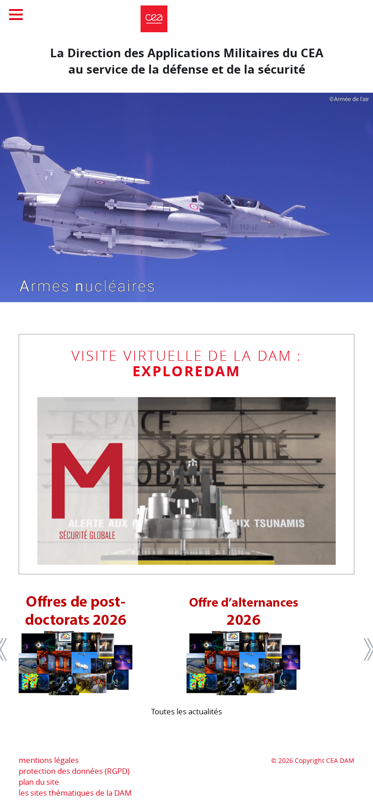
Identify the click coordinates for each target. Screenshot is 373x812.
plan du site (39, 782)
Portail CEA (312, 14)
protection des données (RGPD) (74, 771)
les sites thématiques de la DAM (75, 792)
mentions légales (49, 760)
